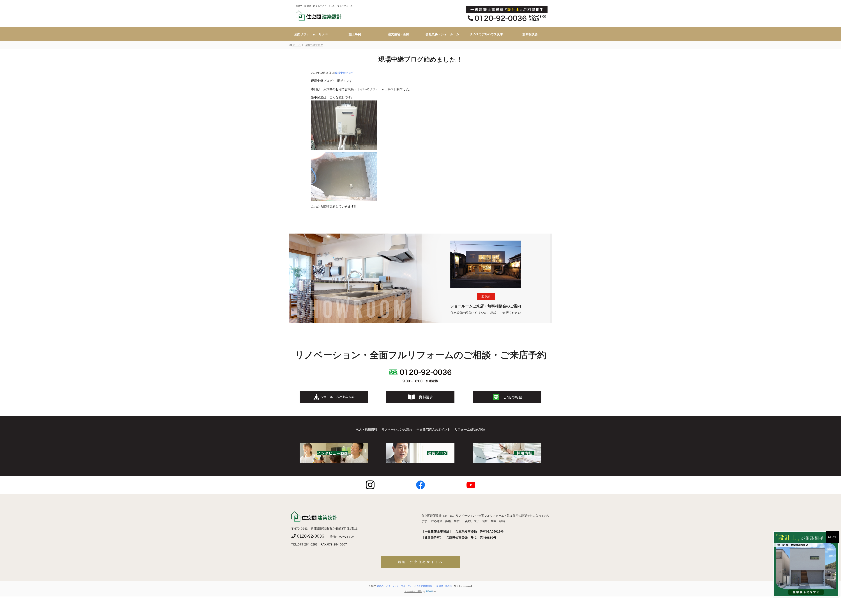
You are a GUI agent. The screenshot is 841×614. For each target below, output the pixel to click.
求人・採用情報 (366, 429)
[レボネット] (431, 591)
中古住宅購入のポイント (433, 429)
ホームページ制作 (413, 591)
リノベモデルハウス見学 (486, 34)
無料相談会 (530, 34)
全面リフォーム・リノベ (311, 34)
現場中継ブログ (344, 72)
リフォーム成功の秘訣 (470, 429)
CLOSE (832, 536)
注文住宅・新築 (398, 34)
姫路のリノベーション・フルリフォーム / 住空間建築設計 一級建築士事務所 (414, 586)
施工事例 (355, 34)
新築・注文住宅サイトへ (420, 562)
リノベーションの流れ (397, 429)
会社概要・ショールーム (442, 34)
